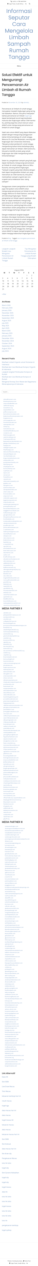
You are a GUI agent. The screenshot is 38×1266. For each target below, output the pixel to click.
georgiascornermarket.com (11, 707)
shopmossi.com (9, 954)
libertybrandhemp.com (11, 1020)
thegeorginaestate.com (10, 768)
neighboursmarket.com (12, 1024)
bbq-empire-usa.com (9, 802)
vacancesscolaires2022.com (11, 605)
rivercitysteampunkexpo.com (13, 999)
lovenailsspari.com (9, 724)
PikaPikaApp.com (8, 450)
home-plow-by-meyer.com (12, 856)
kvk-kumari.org (9, 1057)
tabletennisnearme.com (10, 810)
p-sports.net (8, 877)
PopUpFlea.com (8, 477)
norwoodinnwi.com (10, 1022)
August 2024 (6, 348)
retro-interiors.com (8, 538)
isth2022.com (7, 613)
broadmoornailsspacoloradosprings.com (17, 887)
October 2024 (7, 343)
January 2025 (6, 336)
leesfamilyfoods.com (9, 548)
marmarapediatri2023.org (10, 632)
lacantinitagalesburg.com (10, 697)
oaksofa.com (7, 812)
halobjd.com (7, 445)
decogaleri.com (7, 674)
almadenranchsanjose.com (11, 559)
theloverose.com (10, 870)
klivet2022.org (7, 644)
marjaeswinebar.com (9, 688)
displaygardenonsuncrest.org (12, 800)
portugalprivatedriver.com (11, 711)
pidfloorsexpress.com (9, 412)
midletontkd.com (10, 986)
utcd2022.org (7, 638)
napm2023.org (7, 586)
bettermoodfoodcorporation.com (13, 416)
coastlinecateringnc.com (12, 835)
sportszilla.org (7, 785)
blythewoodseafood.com (10, 770)
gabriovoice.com (10, 872)
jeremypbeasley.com (9, 506)
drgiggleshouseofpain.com (11, 510)
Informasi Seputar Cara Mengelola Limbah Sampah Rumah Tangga (19, 34)
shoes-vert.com (8, 678)
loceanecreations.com (11, 1011)
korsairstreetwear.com (11, 879)
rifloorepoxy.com (10, 940)
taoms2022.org (7, 648)
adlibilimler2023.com (9, 563)
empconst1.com (8, 496)
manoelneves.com (8, 429)
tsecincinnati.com (8, 661)
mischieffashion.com (9, 534)
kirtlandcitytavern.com (11, 1005)
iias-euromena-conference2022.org (13, 651)
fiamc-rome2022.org (9, 743)
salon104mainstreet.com (10, 718)
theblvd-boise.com (8, 540)
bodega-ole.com (9, 1030)
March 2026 (6, 305)
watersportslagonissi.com (11, 531)
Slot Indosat (6, 1144)
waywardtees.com (8, 410)
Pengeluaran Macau (9, 1158)
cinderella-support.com (10, 498)
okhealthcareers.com (9, 399)
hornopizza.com (9, 845)
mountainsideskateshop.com (13, 1003)
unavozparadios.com (9, 676)
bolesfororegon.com (11, 1028)
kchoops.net (8, 1001)
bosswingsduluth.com (9, 756)
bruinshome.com (10, 919)
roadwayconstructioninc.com (11, 781)
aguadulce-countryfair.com (11, 751)
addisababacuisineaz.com (12, 1064)
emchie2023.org (8, 634)
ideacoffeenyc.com (9, 693)
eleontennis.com (8, 553)
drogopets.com (7, 806)
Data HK (5, 1077)
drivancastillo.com (10, 982)
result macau (7, 1101)
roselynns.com (7, 433)
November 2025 (8, 315)
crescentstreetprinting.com (13, 843)
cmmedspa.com (9, 984)
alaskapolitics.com (8, 424)
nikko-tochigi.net (10, 992)
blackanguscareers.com (12, 1026)
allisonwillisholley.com (11, 965)
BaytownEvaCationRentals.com (12, 441)
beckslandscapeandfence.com (14, 830)
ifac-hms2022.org (8, 646)
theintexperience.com (9, 401)
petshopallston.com (11, 881)
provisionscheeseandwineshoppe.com (15, 625)
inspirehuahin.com (8, 502)
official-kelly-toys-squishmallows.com (14, 798)
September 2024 (8, 346)
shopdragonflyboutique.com (11, 783)
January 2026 (6, 310)
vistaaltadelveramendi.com (13, 833)
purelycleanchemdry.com (10, 462)
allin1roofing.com (10, 975)
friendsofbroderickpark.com (11, 730)
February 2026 (7, 308)
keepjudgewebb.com (11, 977)
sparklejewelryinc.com (11, 914)
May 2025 (5, 326)
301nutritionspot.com (11, 1007)
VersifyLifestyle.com (9, 456)
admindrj (26, 102)
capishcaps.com (8, 816)
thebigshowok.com (10, 864)
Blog (9, 238)
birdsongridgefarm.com (12, 1013)
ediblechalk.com (8, 808)
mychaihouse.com (8, 764)
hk (26, 4)
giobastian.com (9, 935)
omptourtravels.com (11, 1043)
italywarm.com (9, 1053)
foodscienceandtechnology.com (14, 1059)
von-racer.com (7, 714)
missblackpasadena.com (12, 889)
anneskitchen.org (10, 891)
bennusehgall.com (8, 659)
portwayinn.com (9, 969)
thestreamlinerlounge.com (12, 1032)
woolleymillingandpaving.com (13, 942)
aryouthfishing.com (10, 900)
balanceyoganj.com (9, 435)
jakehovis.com (7, 753)
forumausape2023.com (10, 590)
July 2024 (5, 351)
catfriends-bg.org (8, 405)
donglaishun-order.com (10, 741)
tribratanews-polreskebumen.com (15, 1045)
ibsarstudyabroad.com (10, 657)
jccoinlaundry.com (8, 684)
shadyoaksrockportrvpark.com (12, 682)
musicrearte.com (8, 791)
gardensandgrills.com (11, 988)
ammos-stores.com (10, 1009)
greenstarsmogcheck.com (11, 701)
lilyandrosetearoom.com (12, 929)
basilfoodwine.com (10, 990)
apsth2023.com (7, 597)
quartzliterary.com (8, 728)
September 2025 (8, 318)
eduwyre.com (7, 536)
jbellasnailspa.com (8, 762)
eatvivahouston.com (11, 862)
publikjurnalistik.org (10, 1049)
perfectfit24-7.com (8, 709)
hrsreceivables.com (9, 494)
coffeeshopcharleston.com (11, 716)
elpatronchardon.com (9, 739)
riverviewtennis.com (9, 795)
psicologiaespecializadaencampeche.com (17, 839)
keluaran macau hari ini (10, 1134)
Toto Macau (6, 1091)
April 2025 (5, 328)
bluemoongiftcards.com (12, 996)
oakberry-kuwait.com (9, 726)
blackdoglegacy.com (11, 860)
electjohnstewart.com (11, 1041)
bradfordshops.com (9, 557)
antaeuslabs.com (8, 460)
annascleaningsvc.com (11, 921)
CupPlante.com (7, 471)
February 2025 (7, 333)
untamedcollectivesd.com (12, 956)
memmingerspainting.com (11, 504)
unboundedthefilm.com (10, 403)
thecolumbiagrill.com (9, 623)
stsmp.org (6, 426)
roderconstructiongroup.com (11, 663)
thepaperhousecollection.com (14, 963)
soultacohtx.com (8, 814)
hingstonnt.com (7, 418)
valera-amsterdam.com (12, 1017)
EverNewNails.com (8, 519)
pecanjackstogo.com (11, 910)
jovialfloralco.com (8, 525)
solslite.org (8, 967)
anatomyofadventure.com (12, 980)
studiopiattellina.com (9, 732)
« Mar (4, 294)
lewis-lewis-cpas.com (9, 550)
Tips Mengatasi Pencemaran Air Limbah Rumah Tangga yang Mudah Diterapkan (28, 253)
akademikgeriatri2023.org (10, 630)
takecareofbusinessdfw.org (11, 452)
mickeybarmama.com (9, 779)
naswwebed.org (8, 565)
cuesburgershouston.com (12, 837)
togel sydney (6, 1230)
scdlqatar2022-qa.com (9, 621)
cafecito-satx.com (10, 906)
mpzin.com (6, 473)
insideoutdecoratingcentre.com (12, 521)
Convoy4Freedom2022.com (11, 580)
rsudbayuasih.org (10, 1047)
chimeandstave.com (11, 866)
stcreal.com (6, 475)
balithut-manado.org (9, 567)
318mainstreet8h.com (9, 722)
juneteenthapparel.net (11, 1051)
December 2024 (7, 338)
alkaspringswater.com (9, 720)
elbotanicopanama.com (10, 680)
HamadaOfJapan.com (9, 454)
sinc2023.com (7, 619)
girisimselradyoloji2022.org (11, 636)
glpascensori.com (10, 938)
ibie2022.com (7, 574)
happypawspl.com (8, 703)
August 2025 (6, 320)
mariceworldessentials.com (11, 745)
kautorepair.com (8, 686)
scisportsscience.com (11, 1062)
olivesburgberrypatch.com (12, 931)
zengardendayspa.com (12, 912)
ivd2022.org (6, 653)
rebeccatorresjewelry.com (11, 481)
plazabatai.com (7, 665)
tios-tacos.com (9, 904)
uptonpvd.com (9, 944)
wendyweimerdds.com (10, 489)
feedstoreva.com (8, 804)
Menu (19, 66)
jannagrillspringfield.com (10, 735)
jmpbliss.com (7, 483)
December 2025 (7, 313)
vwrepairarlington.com (11, 826)
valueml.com (7, 479)
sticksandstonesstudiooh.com (14, 950)
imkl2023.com (7, 592)
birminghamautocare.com (11, 758)
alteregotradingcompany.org (11, 569)
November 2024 (8, 341)
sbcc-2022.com (7, 576)
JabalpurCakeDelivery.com (11, 443)
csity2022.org (7, 655)
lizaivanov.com (9, 851)
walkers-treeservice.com (12, 952)
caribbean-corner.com (11, 994)
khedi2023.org (7, 627)
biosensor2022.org (8, 640)
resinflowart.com (10, 875)
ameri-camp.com (8, 492)
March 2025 (6, 331)
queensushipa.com (9, 487)
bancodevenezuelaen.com (11, 414)
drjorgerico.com (8, 485)
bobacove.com (7, 774)
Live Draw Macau (8, 1086)
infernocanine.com (10, 961)
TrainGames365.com (9, 439)
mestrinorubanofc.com (11, 1034)
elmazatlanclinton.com (10, 690)
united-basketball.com (11, 902)
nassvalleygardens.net (12, 1038)
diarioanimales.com (9, 672)
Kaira (20, 1261)
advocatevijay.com (8, 561)
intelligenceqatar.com (9, 447)
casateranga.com (10, 948)
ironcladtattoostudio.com (12, 917)
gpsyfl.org (6, 819)
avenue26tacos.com (11, 883)
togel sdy (5, 1182)
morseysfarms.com (9, 793)
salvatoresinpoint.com (10, 523)
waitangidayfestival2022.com (11, 603)
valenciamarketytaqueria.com (14, 893)
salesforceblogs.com (9, 437)
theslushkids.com (10, 933)
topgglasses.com (10, 885)
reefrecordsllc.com (10, 896)
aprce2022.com (7, 571)
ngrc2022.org (7, 546)
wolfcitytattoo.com (10, 923)
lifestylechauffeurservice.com (12, 517)
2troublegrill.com (10, 946)
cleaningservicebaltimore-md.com (15, 828)
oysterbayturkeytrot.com (12, 925)
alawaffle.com (9, 898)
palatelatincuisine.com (11, 858)
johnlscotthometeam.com (10, 527)
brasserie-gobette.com (10, 789)
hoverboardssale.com (9, 422)
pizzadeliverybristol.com (10, 699)
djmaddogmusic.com (11, 971)
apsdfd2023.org (8, 588)
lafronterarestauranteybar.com (14, 927)
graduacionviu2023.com (12, 908)
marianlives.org (8, 408)
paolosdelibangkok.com (10, 772)
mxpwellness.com (10, 959)
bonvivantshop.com (9, 468)
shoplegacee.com (8, 466)
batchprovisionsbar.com (10, 787)
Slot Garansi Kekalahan (10, 1173)
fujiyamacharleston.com (10, 737)
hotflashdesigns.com (9, 513)
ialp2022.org (7, 642)
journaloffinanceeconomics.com (14, 1055)
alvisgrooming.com (8, 766)
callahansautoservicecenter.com (13, 705)
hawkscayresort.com (9, 667)
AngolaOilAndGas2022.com (11, 578)
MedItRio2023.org (8, 599)
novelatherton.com (10, 1036)
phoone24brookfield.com (10, 777)
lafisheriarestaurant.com (10, 747)
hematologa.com (10, 849)
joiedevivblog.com (10, 1015)
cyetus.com (6, 555)
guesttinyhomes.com (11, 854)
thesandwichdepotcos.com (11, 508)
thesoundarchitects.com (12, 973)
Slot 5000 (5, 1082)
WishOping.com (8, 464)
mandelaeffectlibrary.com (11, 431)
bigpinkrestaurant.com (10, 500)
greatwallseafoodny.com (12, 868)
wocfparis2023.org (8, 617)
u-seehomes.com (8, 529)
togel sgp (28, 116)
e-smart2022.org (8, 544)
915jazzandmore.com (9, 749)
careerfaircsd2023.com (10, 595)
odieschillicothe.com (9, 695)
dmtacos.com (9, 841)
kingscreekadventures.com (11, 458)
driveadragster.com (10, 847)
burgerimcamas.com (11, 1066)
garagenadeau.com (9, 515)
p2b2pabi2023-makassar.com (12, 615)
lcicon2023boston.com (9, 601)
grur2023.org (7, 582)
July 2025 (5, 323)
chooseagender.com (9, 420)
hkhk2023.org (7, 584)
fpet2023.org (7, 542)
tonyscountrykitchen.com (10, 760)
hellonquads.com (8, 669)
